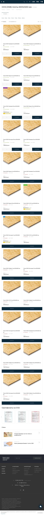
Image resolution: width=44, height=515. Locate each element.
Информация (27, 466)
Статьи (3, 471)
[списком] (40, 22)
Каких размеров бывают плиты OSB (23, 443)
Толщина (5, 13)
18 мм (19, 18)
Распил (3, 473)
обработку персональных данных (8, 507)
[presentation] (1, 417)
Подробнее (3, 513)
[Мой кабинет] (29, 1)
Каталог (4, 466)
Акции (3, 468)
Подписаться (37, 458)
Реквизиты (26, 470)
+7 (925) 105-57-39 (19, 480)
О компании (15, 466)
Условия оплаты (37, 468)
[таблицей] (42, 22)
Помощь (36, 466)
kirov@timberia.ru (23, 482)
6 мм (3, 18)
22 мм (23, 18)
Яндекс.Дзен (23, 490)
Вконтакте (20, 490)
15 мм (16, 18)
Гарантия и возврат (16, 470)
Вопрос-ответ (27, 468)
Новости (14, 468)
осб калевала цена (5, 508)
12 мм (12, 18)
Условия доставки (37, 470)
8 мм (6, 18)
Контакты (14, 473)
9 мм (9, 18)
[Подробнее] (39, 433)
